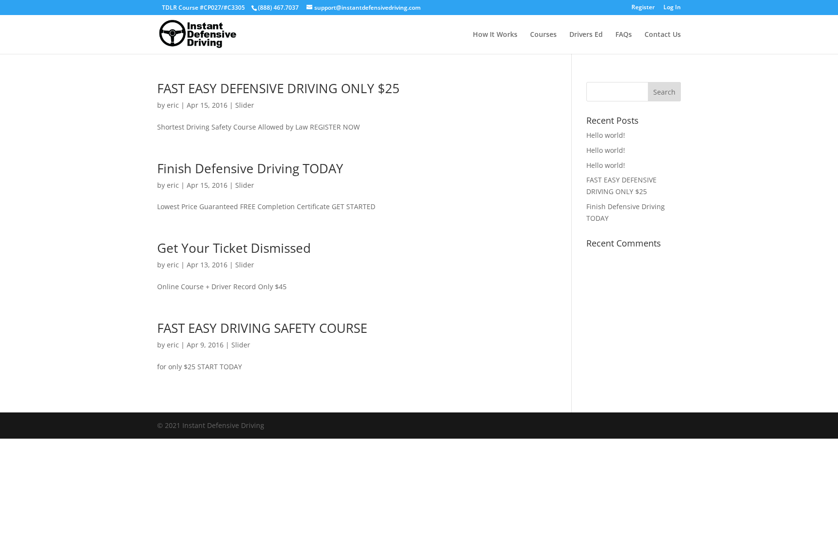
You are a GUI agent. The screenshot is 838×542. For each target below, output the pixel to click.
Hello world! (605, 135)
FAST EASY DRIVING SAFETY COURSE (262, 328)
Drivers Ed (586, 35)
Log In (672, 7)
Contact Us (663, 35)
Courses (543, 35)
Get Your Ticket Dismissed (234, 248)
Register (643, 7)
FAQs (623, 35)
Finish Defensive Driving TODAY (250, 168)
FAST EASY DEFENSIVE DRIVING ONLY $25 (278, 88)
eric (173, 105)
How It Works (495, 35)
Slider (244, 105)
